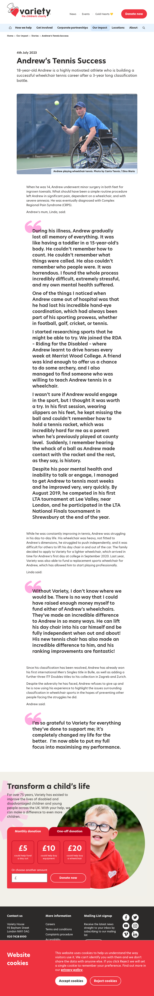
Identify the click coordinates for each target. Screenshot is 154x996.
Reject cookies (105, 981)
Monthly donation (28, 831)
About (133, 27)
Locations (118, 27)
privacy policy (72, 970)
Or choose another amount (29, 870)
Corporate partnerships (72, 27)
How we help (23, 27)
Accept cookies (71, 981)
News (73, 14)
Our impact (99, 27)
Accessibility (53, 939)
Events (86, 14)
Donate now (134, 14)
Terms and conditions (59, 929)
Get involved (44, 27)
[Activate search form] (144, 28)
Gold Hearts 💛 (104, 14)
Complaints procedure (59, 934)
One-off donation (69, 831)
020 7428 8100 (16, 936)
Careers (50, 924)
